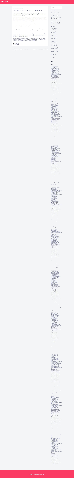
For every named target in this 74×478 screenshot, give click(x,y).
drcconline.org (53, 319)
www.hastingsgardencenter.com (56, 405)
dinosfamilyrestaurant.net (55, 131)
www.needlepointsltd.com (55, 381)
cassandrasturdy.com (54, 221)
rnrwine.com (53, 447)
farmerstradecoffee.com (55, 348)
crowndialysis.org (54, 189)
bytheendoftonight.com (55, 216)
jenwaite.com (53, 442)
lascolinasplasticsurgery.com (56, 383)
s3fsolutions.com (54, 140)
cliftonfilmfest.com (54, 149)
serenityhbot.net (54, 357)
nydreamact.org (54, 98)
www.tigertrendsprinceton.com (56, 361)
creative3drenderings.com (55, 347)
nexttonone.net (53, 356)
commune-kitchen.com (55, 249)
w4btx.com (53, 175)
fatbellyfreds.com (54, 413)
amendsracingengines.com (55, 370)
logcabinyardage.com (54, 349)
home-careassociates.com (55, 207)
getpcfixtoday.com (54, 101)
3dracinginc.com (54, 230)
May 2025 (52, 39)
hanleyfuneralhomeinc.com (55, 172)
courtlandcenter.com (54, 316)
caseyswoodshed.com (54, 326)
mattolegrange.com (54, 285)
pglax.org (52, 297)
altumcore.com (53, 334)
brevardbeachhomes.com (55, 141)
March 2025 (53, 42)
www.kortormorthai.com (55, 371)
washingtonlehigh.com (55, 392)
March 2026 (53, 32)
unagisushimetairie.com (55, 99)
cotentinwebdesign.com (55, 126)
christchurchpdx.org (54, 247)
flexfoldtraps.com (54, 369)
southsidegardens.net (54, 407)
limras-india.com (54, 67)
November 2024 (53, 48)
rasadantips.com (54, 79)
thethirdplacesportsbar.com (55, 410)
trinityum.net (53, 408)
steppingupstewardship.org (55, 390)
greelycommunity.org (54, 256)
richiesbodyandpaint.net (55, 69)
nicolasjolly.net (53, 252)
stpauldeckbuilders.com (55, 375)
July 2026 (52, 29)
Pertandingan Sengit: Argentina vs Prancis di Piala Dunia (20, 49)
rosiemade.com (53, 169)
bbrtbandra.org (53, 102)
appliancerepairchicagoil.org (56, 91)
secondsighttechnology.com (56, 182)
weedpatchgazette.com (55, 165)
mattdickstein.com (54, 352)
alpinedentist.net (54, 110)
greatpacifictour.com (54, 313)
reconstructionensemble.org (56, 307)
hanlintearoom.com (54, 440)
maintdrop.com (53, 106)
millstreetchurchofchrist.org (56, 434)
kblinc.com (53, 166)
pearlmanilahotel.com (54, 105)
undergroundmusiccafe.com (56, 462)
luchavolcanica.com (54, 309)
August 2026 (53, 28)
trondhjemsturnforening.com (56, 421)
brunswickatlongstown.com (55, 276)
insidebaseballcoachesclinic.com (56, 432)
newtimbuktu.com (54, 80)
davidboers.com (54, 350)
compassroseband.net (55, 333)
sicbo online (17, 44)
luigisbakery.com (54, 393)
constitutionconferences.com (56, 329)
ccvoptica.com (53, 391)
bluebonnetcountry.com (55, 103)
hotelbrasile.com (54, 120)
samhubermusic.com (54, 463)
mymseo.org (53, 453)
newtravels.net (53, 86)
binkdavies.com (53, 246)
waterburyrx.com (54, 321)
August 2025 (53, 38)
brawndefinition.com (54, 243)
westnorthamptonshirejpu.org (56, 119)
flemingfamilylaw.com (54, 446)
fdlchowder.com (54, 380)
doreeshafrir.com (54, 264)
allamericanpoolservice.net (55, 191)
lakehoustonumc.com (54, 354)
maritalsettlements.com (55, 293)
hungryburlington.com (55, 275)
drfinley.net (53, 445)
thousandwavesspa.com (55, 315)
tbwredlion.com (53, 423)
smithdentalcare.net (54, 461)
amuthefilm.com (54, 250)
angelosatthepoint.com (55, 323)
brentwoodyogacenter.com (55, 388)
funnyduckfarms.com (54, 441)
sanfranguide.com (54, 228)
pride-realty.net (53, 437)
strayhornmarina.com (54, 241)
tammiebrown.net (54, 282)
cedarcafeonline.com (54, 75)
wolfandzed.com (54, 395)
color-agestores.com (54, 211)
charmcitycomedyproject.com (56, 265)
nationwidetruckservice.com (56, 311)
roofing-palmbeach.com (55, 145)
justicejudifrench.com (54, 271)
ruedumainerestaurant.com (55, 257)
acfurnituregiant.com (54, 76)
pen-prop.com (53, 360)
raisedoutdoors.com (54, 151)
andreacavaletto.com (54, 208)
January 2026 (53, 35)
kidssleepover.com (54, 85)
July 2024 (52, 54)
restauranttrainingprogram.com (56, 190)
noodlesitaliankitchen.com (55, 97)
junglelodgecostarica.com (55, 286)
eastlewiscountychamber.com (56, 236)
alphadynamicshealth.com (55, 438)
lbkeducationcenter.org (55, 201)
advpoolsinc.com (54, 322)
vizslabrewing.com (54, 162)
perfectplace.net (54, 203)
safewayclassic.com (54, 89)
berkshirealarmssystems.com (56, 161)
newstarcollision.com (54, 180)
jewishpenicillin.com (54, 192)
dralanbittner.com (54, 163)
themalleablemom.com (55, 273)
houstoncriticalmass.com (55, 231)
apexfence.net (53, 464)
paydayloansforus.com (55, 87)
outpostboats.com (54, 215)
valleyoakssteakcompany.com (56, 325)
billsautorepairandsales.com (56, 424)
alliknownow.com (54, 235)
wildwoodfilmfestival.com (55, 118)
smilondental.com (54, 179)
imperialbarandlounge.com (55, 150)
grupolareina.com (54, 124)
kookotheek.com (54, 112)
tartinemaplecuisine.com (55, 277)
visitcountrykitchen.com (55, 288)
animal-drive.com (54, 335)
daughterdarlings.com (55, 71)
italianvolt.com (53, 160)
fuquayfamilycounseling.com (56, 449)
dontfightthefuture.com (55, 146)
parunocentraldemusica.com (56, 418)
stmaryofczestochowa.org (55, 270)
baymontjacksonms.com (55, 295)
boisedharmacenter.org (55, 210)
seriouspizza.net (54, 332)
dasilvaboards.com (54, 239)
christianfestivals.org (54, 287)
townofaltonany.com (54, 296)
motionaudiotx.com (54, 456)
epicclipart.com (53, 104)
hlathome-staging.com (55, 185)
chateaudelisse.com (54, 115)
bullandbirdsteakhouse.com (55, 382)
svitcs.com (53, 331)
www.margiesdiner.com (55, 379)
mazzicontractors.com (55, 409)
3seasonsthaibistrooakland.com (56, 204)
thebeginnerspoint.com (55, 226)
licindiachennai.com (54, 70)
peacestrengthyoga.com (55, 366)
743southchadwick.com (55, 143)
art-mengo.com (53, 280)
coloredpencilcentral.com (55, 148)
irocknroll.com (53, 154)
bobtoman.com (53, 107)
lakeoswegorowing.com (55, 448)
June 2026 (52, 31)
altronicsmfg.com (54, 81)
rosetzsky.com (53, 258)
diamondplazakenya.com (55, 422)
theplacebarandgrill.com (55, 320)
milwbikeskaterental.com (55, 294)
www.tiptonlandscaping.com (56, 389)
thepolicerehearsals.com (55, 234)
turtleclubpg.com (54, 312)
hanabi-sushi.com (54, 394)
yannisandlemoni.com (54, 164)
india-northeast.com (54, 144)
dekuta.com (53, 396)
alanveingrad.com (54, 290)
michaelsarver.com (54, 183)
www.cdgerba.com (54, 417)
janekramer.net (53, 278)
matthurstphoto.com (54, 430)
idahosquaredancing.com (55, 156)
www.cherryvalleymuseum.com (56, 125)
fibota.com (53, 416)
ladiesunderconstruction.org (56, 128)
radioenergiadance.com (55, 111)
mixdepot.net (53, 398)
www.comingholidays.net (55, 227)
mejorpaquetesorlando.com (55, 173)
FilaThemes (43, 474)
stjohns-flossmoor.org (54, 304)
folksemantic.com (54, 158)
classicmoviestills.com (54, 223)
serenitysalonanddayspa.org (56, 74)
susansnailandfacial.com (55, 359)
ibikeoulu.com (53, 268)
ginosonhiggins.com (54, 291)
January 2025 (53, 45)
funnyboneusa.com (54, 305)
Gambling (17, 43)
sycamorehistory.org (54, 400)
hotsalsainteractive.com (55, 73)
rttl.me (52, 457)
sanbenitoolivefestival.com (55, 222)
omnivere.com (53, 78)
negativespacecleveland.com (56, 298)
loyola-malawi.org (54, 213)
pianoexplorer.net (54, 406)
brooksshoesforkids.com (55, 337)
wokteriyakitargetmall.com (55, 186)
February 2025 (53, 44)
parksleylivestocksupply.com (56, 209)
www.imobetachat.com (55, 351)
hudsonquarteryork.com (55, 415)
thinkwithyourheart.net (55, 152)
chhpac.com (4, 2)
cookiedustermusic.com (55, 306)
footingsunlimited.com (55, 376)
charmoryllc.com (54, 229)
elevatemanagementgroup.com (56, 443)
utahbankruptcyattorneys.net (56, 153)
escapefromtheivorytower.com (56, 142)
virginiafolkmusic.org (54, 196)
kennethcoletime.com (54, 274)
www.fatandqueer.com (55, 372)
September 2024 (53, 51)
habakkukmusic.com (54, 355)
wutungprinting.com (54, 292)
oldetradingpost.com (54, 127)
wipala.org (53, 212)
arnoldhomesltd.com (54, 147)
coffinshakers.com (54, 269)
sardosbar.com (53, 159)
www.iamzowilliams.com (55, 404)
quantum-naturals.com (55, 425)
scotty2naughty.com (54, 263)
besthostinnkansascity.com (55, 460)
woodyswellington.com (55, 412)
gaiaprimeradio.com (54, 281)
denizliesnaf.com (54, 328)
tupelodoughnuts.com (55, 170)
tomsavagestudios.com (55, 193)
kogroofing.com (54, 109)
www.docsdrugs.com (54, 378)
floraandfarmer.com (54, 139)
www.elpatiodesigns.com (55, 414)
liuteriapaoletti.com (54, 299)
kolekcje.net (53, 199)
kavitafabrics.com (54, 308)
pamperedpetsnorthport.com (56, 168)
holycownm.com (54, 310)
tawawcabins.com (54, 157)
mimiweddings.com (54, 459)
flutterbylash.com (54, 439)
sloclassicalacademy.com (55, 238)
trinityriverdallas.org (54, 202)
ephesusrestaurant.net (55, 411)
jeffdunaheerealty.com (55, 365)
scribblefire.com (54, 205)
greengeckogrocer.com (55, 184)
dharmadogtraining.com (55, 455)
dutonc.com (53, 283)
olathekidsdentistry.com (55, 171)
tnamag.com (53, 336)
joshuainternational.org (55, 358)
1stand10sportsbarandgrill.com (56, 174)
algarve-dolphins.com (54, 289)
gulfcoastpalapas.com (54, 341)
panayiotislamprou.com (55, 113)
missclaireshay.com (54, 66)
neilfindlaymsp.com (54, 317)
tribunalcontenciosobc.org (55, 237)
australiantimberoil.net (55, 130)
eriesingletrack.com (54, 167)
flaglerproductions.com (55, 242)
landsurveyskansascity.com (55, 374)
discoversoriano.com (54, 225)
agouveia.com (53, 450)
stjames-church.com (54, 262)
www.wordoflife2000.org (55, 155)
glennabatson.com (54, 240)
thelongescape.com (54, 284)
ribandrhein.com (54, 198)
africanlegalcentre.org (55, 254)
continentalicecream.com (55, 244)
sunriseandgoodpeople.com (56, 300)
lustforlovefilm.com (54, 251)
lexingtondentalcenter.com (55, 187)
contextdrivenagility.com (55, 267)
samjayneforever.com (54, 429)
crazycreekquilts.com (54, 245)
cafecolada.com (53, 224)
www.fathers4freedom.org (55, 362)
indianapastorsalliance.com (55, 324)
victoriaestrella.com (54, 314)
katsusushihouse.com (54, 255)
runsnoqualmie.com (54, 377)
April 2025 (52, 41)
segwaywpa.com (54, 340)
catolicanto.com (54, 200)
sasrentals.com (53, 181)
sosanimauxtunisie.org (55, 108)
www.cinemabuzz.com (55, 397)
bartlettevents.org (54, 122)
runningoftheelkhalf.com (55, 364)
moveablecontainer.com (55, 123)
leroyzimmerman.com (54, 444)
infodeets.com (53, 72)
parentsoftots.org (54, 346)
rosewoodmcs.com (54, 399)
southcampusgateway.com (55, 114)
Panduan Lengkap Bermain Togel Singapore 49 (40, 48)
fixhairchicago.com (54, 327)
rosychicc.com (53, 214)
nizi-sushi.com (53, 279)
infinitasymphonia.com (55, 253)
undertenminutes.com (55, 77)
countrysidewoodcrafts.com (56, 90)
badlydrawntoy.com (54, 353)
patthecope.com (54, 330)
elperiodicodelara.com (55, 68)
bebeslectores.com (54, 129)
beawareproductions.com (55, 266)
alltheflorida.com (54, 431)
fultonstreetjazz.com (54, 121)
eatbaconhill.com (54, 82)
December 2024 (53, 47)
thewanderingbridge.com (55, 272)
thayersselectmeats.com (55, 338)
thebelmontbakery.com (55, 88)
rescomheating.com (54, 458)
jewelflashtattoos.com (55, 100)
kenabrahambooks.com (55, 248)
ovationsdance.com (54, 197)
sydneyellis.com (53, 188)
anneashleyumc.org (54, 373)
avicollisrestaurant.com (55, 318)
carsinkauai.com (54, 433)
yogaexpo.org (53, 206)
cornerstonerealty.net (54, 401)
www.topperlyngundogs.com (56, 363)
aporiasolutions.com (54, 339)
